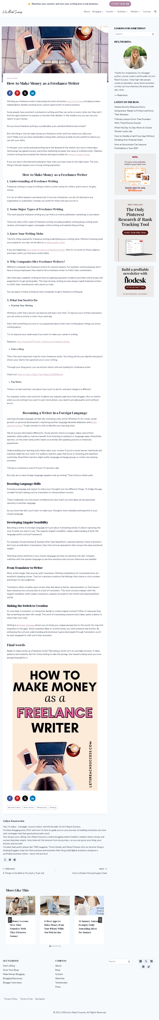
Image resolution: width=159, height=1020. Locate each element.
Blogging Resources (12, 978)
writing (53, 807)
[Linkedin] (143, 966)
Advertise (59, 978)
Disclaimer (40, 999)
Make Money (12, 78)
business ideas (14, 807)
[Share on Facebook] (10, 93)
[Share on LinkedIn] (33, 93)
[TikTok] (148, 966)
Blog (57, 970)
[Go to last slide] (10, 920)
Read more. (122, 95)
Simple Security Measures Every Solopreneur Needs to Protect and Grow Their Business (134, 111)
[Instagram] (140, 961)
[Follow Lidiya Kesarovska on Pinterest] (14, 860)
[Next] (100, 920)
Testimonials (61, 982)
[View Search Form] (155, 11)
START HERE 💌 (120, 3)
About (87, 11)
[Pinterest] (151, 961)
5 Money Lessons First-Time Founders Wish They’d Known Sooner (19, 928)
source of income (74, 101)
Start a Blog (9, 965)
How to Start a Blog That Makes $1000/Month (40, 374)
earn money (29, 807)
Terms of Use (26, 999)
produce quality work (54, 242)
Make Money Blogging (13, 974)
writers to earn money (79, 154)
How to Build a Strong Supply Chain (89, 871)
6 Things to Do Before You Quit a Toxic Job (23, 871)
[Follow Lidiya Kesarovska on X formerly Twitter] (5, 860)
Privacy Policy (10, 999)
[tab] (50, 946)
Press (58, 986)
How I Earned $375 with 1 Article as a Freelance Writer (43, 341)
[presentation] (20, 905)
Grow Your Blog (11, 970)
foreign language (26, 625)
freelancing (42, 807)
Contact (59, 974)
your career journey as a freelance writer (45, 249)
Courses (147, 11)
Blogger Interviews (12, 982)
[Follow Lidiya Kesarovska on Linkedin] (10, 860)
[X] (146, 961)
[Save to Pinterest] (17, 93)
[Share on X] (25, 93)
